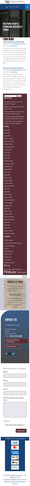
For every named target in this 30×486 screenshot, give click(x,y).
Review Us (11, 346)
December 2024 (9, 164)
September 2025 (9, 147)
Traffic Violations (9, 262)
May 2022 (7, 208)
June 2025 (7, 155)
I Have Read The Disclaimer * (15, 425)
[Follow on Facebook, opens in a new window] (6, 353)
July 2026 (7, 130)
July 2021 (7, 222)
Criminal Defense (9, 246)
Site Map (13, 479)
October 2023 (8, 183)
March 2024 (7, 178)
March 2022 (7, 211)
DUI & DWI (7, 254)
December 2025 (9, 141)
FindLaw (15, 484)
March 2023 (7, 194)
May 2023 (7, 192)
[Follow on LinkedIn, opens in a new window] (13, 353)
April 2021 (7, 228)
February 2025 (8, 161)
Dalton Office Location (13, 341)
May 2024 (7, 175)
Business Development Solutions (14, 481)
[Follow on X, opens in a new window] (9, 353)
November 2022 (9, 200)
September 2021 (9, 219)
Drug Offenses (8, 251)
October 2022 (8, 203)
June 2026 (7, 133)
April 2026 (7, 136)
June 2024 (7, 172)
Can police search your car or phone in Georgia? (13, 42)
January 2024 (8, 180)
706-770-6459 (14, 7)
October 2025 (8, 144)
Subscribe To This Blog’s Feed (13, 269)
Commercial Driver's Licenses (13, 243)
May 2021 (7, 225)
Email (5, 389)
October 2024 (8, 166)
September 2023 (9, 186)
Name (5, 372)
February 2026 (8, 138)
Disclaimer (6, 421)
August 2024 (8, 169)
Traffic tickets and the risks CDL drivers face (13, 68)
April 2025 (7, 158)
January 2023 (8, 197)
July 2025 (7, 152)
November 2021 (9, 217)
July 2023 (7, 189)
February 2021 (8, 231)
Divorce (6, 249)
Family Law (7, 257)
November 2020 (9, 233)
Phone (5, 380)
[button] (27, 7)
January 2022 (8, 214)
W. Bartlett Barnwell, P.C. (18, 44)
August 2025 (8, 150)
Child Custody (8, 240)
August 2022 (8, 205)
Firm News (14, 46)
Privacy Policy (21, 479)
